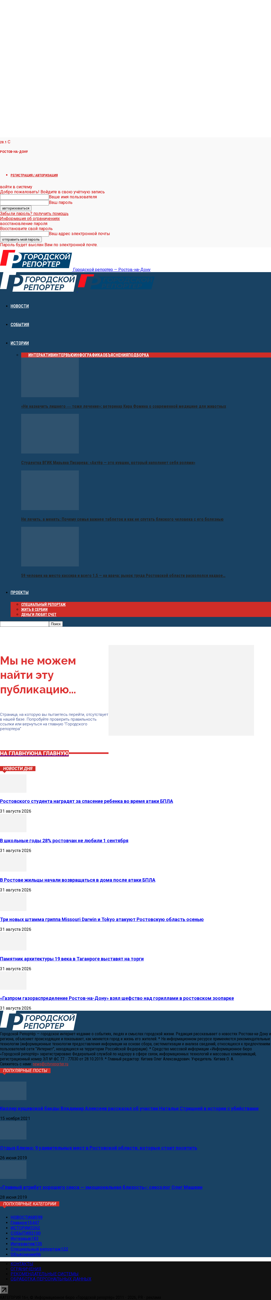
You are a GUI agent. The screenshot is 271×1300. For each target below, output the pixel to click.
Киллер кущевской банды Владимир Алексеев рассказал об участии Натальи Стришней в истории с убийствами (129, 1108)
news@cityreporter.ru (50, 1063)
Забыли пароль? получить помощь (34, 213)
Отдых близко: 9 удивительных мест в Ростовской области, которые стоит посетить (98, 1148)
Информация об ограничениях (30, 218)
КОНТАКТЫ (22, 1263)
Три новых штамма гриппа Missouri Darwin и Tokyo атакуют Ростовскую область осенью (102, 919)
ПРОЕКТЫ (20, 592)
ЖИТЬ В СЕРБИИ (34, 609)
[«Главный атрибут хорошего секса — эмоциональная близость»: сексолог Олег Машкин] (13, 1177)
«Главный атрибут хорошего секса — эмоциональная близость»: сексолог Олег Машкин (101, 1187)
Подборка (138, 355)
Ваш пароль (61, 202)
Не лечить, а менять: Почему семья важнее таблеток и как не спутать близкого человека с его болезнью (122, 519)
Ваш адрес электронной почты (79, 233)
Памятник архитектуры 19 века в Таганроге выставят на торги (72, 959)
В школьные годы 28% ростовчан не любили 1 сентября (64, 840)
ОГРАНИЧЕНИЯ (26, 1268)
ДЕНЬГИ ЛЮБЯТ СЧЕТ (38, 614)
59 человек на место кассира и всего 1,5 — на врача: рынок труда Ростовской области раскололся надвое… (123, 575)
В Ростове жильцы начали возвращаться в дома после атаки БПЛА (77, 880)
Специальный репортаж (43, 604)
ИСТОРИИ (20, 343)
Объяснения (115, 355)
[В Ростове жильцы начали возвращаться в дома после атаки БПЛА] (13, 870)
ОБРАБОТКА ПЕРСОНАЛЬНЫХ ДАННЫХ (51, 1278)
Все (24, 355)
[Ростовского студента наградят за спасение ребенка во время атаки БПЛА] (13, 791)
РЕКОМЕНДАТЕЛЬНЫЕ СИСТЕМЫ (45, 1273)
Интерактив (40, 355)
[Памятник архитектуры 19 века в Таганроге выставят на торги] (13, 948)
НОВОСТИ (20, 306)
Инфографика (88, 355)
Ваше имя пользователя (73, 196)
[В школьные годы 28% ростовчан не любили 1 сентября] (13, 830)
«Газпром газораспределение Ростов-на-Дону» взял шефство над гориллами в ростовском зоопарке (117, 998)
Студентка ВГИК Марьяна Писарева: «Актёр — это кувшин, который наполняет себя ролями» (108, 462)
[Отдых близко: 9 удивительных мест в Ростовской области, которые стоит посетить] (13, 1138)
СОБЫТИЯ (20, 324)
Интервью (63, 355)
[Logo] (39, 290)
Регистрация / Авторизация (34, 175)
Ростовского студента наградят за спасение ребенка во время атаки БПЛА (86, 801)
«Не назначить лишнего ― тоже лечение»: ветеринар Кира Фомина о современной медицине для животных (123, 406)
